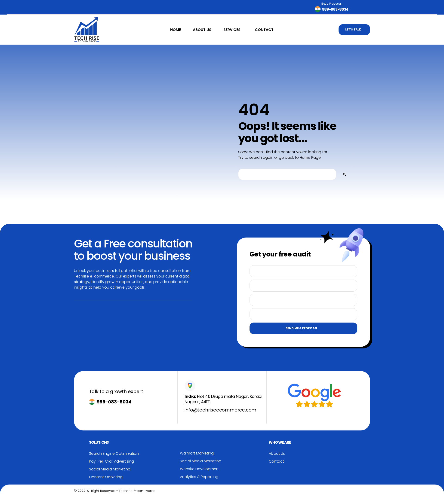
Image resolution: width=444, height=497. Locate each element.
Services (231, 29)
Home (175, 29)
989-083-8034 (114, 402)
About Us (202, 29)
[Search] (344, 174)
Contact (264, 29)
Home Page (310, 157)
